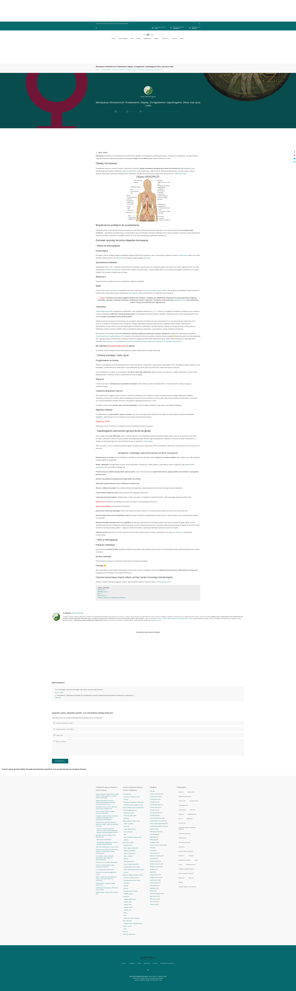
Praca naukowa (154, 885)
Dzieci (151, 847)
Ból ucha (126, 888)
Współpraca (147, 963)
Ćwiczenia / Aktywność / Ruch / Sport (187, 886)
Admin (181, 38)
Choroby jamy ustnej (155, 796)
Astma (125, 929)
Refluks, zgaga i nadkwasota (131, 848)
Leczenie (138, 38)
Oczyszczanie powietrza (184, 833)
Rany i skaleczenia (128, 832)
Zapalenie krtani (128, 904)
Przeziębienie (126, 896)
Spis (196, 860)
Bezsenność (191, 792)
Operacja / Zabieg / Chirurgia (186, 851)
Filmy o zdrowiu (154, 853)
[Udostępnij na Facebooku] (294, 151)
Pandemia (181, 855)
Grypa (125, 912)
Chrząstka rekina (155, 290)
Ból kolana (126, 883)
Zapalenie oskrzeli (128, 907)
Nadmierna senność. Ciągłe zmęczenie (133, 805)
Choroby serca (194, 801)
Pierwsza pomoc (154, 880)
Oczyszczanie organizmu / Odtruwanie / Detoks (187, 828)
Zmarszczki (126, 826)
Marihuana (189, 818)
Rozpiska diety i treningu (184, 860)
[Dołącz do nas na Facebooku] (96, 28)
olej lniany (147, 258)
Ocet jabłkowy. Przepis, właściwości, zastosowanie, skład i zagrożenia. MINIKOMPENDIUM (105, 857)
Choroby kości (153, 802)
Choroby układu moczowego (157, 821)
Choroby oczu (153, 810)
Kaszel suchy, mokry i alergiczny (132, 918)
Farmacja (152, 850)
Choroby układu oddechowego (157, 823)
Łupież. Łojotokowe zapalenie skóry (132, 837)
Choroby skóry (153, 815)
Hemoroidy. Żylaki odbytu (130, 815)
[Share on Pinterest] (294, 155)
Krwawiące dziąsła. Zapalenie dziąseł (133, 923)
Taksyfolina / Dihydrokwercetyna (186, 869)
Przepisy (190, 855)
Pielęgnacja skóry (154, 874)
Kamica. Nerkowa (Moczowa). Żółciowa (133, 869)
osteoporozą (113, 290)
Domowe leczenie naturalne (172, 111)
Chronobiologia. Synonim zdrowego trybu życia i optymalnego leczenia (79, 690)
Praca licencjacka (154, 883)
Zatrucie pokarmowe (129, 861)
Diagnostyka (153, 837)
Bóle (151, 791)
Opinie (132, 38)
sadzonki (117, 270)
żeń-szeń (119, 258)
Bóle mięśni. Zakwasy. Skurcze (131, 877)
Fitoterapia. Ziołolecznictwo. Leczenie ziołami (107, 847)
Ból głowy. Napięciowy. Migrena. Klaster (133, 875)
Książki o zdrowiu (154, 861)
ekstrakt (108, 270)
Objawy (152, 872)
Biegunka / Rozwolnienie (185, 796)
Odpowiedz (58, 697)
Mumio (165, 290)
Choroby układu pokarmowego (157, 826)
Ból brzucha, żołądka (128, 842)
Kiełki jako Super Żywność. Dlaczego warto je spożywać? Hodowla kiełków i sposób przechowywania (107, 851)
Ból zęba (126, 885)
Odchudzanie (182, 838)
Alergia (181, 792)
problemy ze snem (180, 174)
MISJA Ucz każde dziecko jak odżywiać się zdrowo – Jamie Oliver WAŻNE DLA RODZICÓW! (106, 878)
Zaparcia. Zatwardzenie (129, 853)
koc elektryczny (178, 532)
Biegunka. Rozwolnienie (129, 850)
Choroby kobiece (106, 69)
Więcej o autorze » (156, 620)
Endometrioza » (103, 592)
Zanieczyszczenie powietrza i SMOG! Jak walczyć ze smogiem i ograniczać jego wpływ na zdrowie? (107, 824)
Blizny (125, 834)
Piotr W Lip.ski (150, 97)
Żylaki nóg (126, 818)
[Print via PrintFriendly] (294, 161)
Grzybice (181, 814)
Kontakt (155, 963)
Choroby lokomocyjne (155, 804)
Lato (180, 818)
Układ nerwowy (154, 896)
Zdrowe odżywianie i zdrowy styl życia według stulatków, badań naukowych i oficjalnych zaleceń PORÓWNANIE (107, 796)
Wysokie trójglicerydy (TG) (130, 810)
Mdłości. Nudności (128, 856)
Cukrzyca (126, 872)
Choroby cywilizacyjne (155, 794)
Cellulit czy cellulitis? (128, 823)
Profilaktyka (153, 888)
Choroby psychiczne (155, 812)
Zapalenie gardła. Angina (130, 899)
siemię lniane (183, 255)
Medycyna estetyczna (155, 864)
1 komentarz (133, 111)
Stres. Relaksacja (127, 794)
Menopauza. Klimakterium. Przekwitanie (134, 802)
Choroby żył (182, 809)
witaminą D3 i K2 (180, 300)
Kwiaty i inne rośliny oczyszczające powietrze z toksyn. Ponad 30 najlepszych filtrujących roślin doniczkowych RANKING (107, 830)
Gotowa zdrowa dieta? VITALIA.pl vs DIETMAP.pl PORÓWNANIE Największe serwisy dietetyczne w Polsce (105, 802)
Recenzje (175, 38)
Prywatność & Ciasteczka (167, 963)
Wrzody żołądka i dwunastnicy (131, 864)
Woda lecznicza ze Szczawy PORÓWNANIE (106, 862)
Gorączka (125, 931)
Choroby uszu (153, 829)
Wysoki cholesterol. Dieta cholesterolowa (133, 807)
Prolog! (114, 38)
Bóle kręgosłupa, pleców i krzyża (132, 880)
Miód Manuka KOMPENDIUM (104, 839)
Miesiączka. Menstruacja (129, 934)
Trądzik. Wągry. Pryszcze (130, 829)
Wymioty (126, 858)
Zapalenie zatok (128, 902)
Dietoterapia (153, 839)
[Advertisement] (148, 11)
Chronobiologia (154, 834)
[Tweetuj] (294, 158)
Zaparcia (191, 878)
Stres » (100, 594)
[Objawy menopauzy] (148, 175)
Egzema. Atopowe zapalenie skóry (131, 821)
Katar (125, 915)
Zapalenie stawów (128, 894)
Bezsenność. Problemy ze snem (132, 797)
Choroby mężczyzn (154, 807)
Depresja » (101, 590)
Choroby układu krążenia (156, 818)
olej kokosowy (133, 293)
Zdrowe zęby (153, 904)
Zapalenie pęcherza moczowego (132, 867)
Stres (180, 864)
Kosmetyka (153, 858)
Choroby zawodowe (155, 831)
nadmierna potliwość (129, 171)
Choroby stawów (183, 805)
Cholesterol (182, 801)
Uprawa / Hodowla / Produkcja (186, 873)
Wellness (181, 878)
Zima (181, 882)
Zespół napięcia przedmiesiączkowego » (112, 597)
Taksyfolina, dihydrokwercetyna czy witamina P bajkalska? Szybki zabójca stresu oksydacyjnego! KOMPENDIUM (107, 817)
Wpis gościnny (153, 899)
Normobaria (182, 823)
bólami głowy (148, 441)
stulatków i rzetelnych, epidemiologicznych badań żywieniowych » (172, 618)
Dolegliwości (158, 111)
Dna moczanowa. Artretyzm (131, 891)
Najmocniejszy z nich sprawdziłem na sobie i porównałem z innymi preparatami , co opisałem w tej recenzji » (142, 341)
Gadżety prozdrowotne (155, 856)
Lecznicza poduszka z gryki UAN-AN (105, 869)
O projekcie (132, 963)
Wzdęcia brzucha (128, 845)
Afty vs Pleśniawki (127, 921)
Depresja (126, 799)
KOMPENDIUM (192, 814)
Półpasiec (126, 840)
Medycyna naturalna (155, 866)
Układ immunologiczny (155, 893)
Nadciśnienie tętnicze (129, 813)
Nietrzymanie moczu (164, 582)
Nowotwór (152, 869)
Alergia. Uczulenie (127, 926)
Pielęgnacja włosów (155, 877)
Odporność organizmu (184, 842)
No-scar (146, 290)
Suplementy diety (190, 864)
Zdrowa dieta (153, 901)
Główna (98, 69)
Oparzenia (181, 847)
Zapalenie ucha (127, 910)
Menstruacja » (103, 595)
